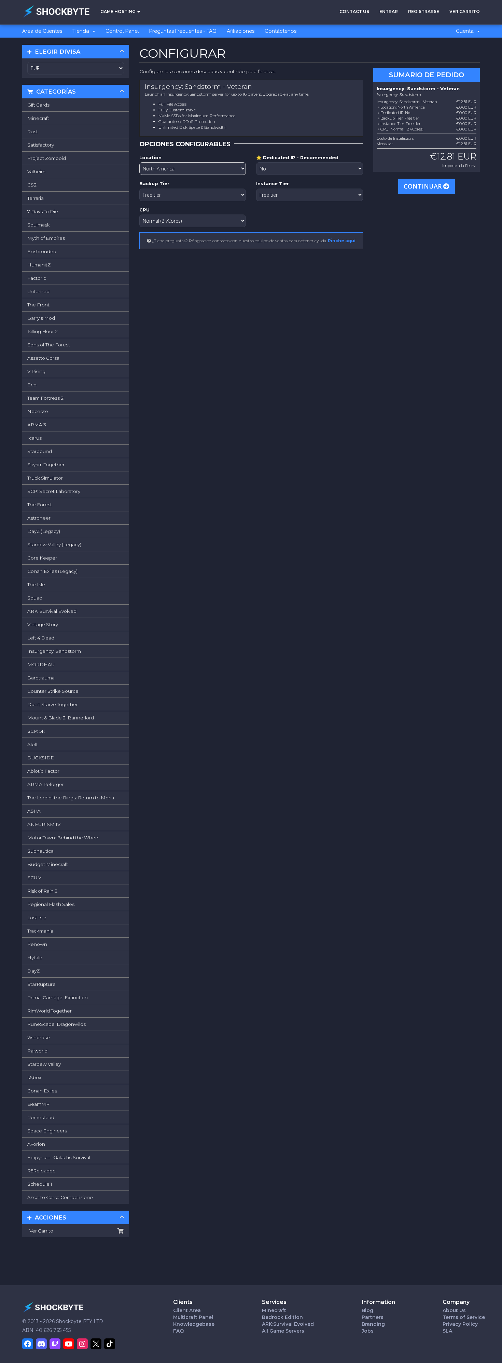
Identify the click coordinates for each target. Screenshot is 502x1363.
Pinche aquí (341, 240)
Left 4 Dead (40, 638)
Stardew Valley (44, 1064)
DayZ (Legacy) (43, 531)
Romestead (40, 1117)
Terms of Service (464, 1317)
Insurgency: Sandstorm (54, 651)
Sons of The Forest (48, 344)
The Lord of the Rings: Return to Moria (70, 797)
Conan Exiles (42, 1090)
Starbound (39, 451)
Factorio (36, 278)
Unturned (38, 291)
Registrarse (423, 11)
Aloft (32, 744)
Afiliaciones (240, 31)
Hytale (34, 957)
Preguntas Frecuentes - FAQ (183, 31)
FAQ (178, 1331)
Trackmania (40, 931)
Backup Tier (154, 183)
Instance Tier (272, 183)
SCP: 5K (36, 731)
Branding (373, 1324)
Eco (32, 384)
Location (150, 157)
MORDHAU (41, 664)
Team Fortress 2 (45, 398)
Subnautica (40, 851)
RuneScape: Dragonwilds (56, 1024)
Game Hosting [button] (118, 11)
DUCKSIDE (40, 757)
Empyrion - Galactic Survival (58, 1157)
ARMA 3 (36, 424)
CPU (144, 209)
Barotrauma (41, 677)
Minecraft (38, 118)
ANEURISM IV (43, 824)
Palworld (37, 1051)
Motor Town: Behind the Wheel (63, 837)
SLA (447, 1331)
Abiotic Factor (43, 771)
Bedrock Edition (282, 1317)
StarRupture (41, 984)
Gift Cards (38, 105)
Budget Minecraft (47, 864)
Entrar (388, 11)
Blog (367, 1310)
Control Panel (122, 31)
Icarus (34, 438)
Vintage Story (42, 624)
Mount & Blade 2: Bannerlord (60, 717)
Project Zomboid (46, 158)
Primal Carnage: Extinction (57, 997)
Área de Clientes (42, 31)
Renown (37, 944)
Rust (32, 131)
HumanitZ (39, 264)
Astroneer (39, 518)
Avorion (36, 1144)
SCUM (34, 877)
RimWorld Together (49, 1011)
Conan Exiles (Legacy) (52, 571)
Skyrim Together (46, 464)
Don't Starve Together (52, 704)
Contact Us (354, 11)
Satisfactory (40, 145)
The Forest (39, 504)
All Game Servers (283, 1331)
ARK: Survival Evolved (51, 611)
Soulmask (38, 225)
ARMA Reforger (45, 784)
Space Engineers (47, 1130)
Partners (373, 1317)
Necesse (37, 411)
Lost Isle (36, 917)
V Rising (36, 371)
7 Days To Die (42, 211)
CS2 (32, 185)
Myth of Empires (46, 238)
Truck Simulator (45, 478)
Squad (34, 598)
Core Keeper (42, 558)
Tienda (82, 31)
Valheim (36, 171)
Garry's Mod (41, 318)
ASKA (34, 811)
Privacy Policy (460, 1324)
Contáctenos (280, 31)
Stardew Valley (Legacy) (54, 544)
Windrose (38, 1037)
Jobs (368, 1331)
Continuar (423, 186)
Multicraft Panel (193, 1317)
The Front (38, 304)
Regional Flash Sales (50, 904)
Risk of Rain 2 (42, 891)
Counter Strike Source (53, 691)
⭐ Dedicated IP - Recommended (297, 157)
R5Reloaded (41, 1170)
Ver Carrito (464, 11)
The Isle (36, 584)
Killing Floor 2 (42, 331)
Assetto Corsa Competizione (60, 1197)
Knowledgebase (193, 1324)
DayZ (33, 971)
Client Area (187, 1310)
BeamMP (38, 1104)
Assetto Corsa (43, 358)
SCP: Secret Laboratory (53, 491)
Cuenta (466, 31)
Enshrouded (41, 251)
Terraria (35, 198)
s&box (34, 1077)
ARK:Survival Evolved (288, 1324)
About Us (454, 1310)
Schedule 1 (39, 1184)
